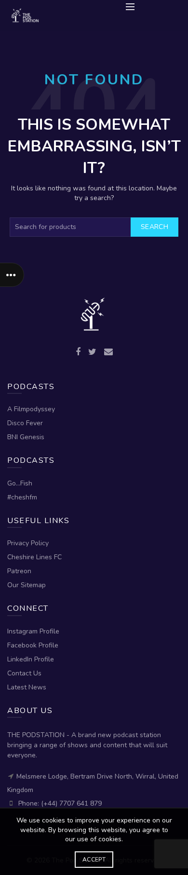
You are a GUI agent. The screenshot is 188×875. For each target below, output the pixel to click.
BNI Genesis (25, 437)
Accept (94, 859)
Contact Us (24, 673)
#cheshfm (22, 497)
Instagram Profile (33, 631)
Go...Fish (19, 483)
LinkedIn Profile (30, 659)
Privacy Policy (28, 543)
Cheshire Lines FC (34, 557)
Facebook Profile (32, 645)
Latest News (26, 687)
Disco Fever (25, 423)
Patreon (19, 571)
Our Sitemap (26, 585)
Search (154, 226)
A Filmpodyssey (31, 409)
